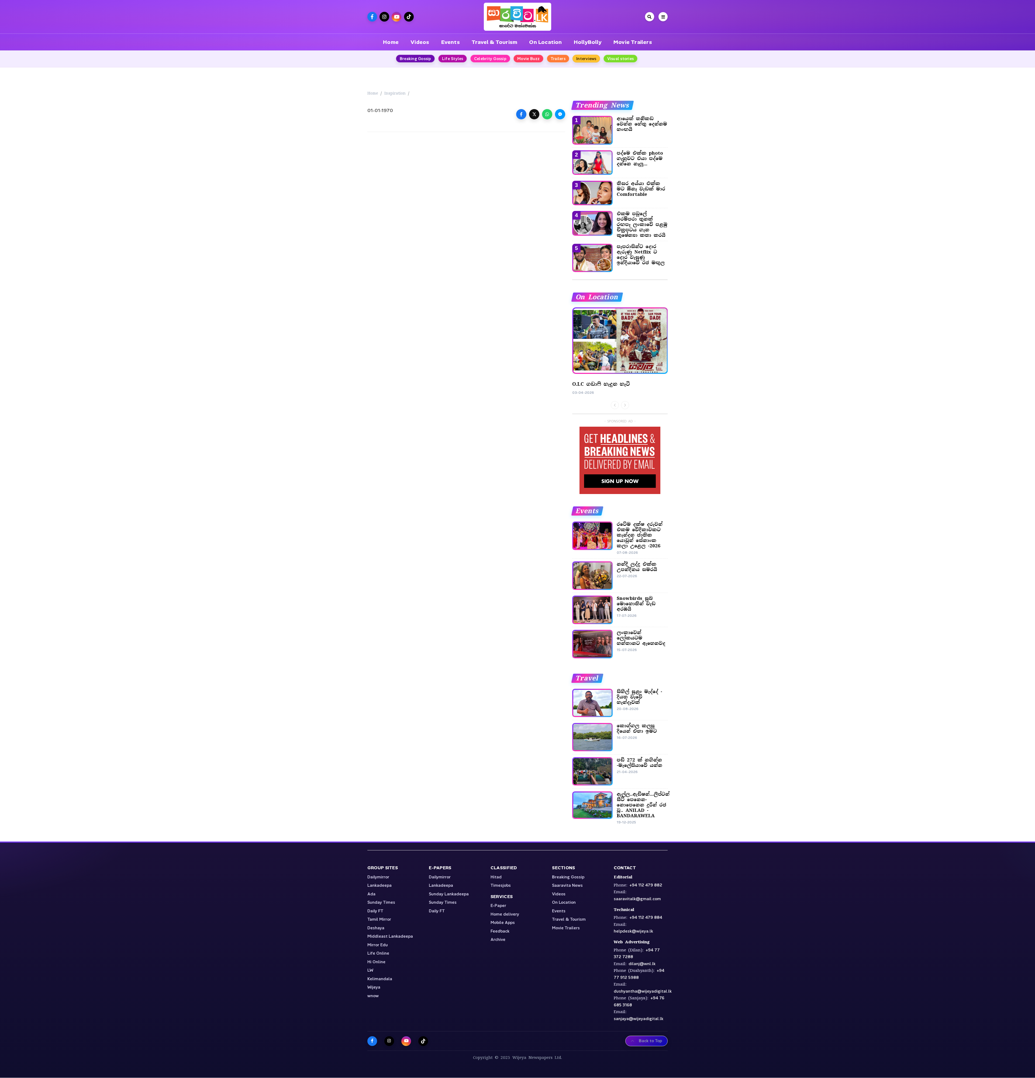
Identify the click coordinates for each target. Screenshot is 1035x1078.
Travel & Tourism (494, 42)
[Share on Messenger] (560, 114)
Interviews (586, 58)
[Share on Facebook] (521, 114)
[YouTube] (406, 1041)
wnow (373, 996)
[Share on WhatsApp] (547, 114)
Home (391, 42)
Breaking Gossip (415, 58)
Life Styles (452, 58)
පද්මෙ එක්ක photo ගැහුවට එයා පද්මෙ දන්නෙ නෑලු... (640, 158)
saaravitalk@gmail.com (637, 899)
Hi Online (376, 962)
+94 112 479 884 (645, 917)
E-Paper (498, 905)
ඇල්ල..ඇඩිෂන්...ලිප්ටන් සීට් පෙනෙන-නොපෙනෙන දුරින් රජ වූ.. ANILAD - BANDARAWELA (643, 805)
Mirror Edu (377, 945)
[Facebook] (372, 1041)
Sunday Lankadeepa (449, 894)
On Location (545, 42)
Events (450, 42)
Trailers (558, 58)
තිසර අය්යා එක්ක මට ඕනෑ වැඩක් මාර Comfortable (641, 188)
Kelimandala (379, 979)
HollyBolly (588, 42)
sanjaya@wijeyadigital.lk (638, 1018)
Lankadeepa (379, 885)
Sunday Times (381, 902)
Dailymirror (378, 877)
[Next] (625, 405)
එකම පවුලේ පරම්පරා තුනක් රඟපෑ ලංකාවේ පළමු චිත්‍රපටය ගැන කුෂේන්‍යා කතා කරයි (642, 224)
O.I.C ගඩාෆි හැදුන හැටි (601, 384)
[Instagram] (389, 1041)
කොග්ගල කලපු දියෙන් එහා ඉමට (637, 728)
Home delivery (505, 914)
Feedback (500, 931)
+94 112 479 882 (645, 885)
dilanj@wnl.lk (642, 963)
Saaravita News (567, 885)
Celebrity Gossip (490, 58)
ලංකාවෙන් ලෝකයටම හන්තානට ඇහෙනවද (641, 638)
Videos (419, 42)
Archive (498, 939)
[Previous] (615, 405)
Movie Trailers (632, 42)
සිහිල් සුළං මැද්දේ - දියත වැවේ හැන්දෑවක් (639, 696)
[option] (620, 351)
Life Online (378, 953)
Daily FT (375, 911)
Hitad (496, 877)
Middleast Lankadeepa (390, 936)
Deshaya (375, 928)
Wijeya (373, 987)
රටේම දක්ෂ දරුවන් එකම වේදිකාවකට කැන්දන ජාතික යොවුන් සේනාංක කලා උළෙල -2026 (640, 535)
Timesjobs (501, 885)
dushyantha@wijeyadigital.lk (643, 991)
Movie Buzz (528, 58)
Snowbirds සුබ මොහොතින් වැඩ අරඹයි (636, 603)
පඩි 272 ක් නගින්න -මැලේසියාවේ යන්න (639, 762)
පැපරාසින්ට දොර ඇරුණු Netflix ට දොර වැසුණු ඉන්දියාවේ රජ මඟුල (641, 255)
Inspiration (395, 93)
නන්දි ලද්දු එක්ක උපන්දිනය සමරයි (637, 566)
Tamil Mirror (379, 919)
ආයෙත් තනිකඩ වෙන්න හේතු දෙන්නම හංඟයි (642, 124)
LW (370, 970)
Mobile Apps (503, 922)
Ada (371, 894)
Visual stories (620, 58)
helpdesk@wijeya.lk (633, 931)
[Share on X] (534, 114)
